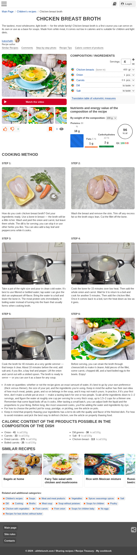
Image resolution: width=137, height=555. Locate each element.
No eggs (105, 509)
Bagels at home (14, 478)
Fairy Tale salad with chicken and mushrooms (61, 480)
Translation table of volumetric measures (94, 98)
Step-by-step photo (46, 47)
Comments (27, 47)
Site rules (9, 534)
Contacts (9, 540)
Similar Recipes (10, 47)
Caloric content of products (89, 47)
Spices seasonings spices (101, 498)
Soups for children (95, 503)
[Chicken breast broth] (14, 115)
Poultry (113, 503)
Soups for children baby (83, 509)
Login (128, 4)
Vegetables (77, 498)
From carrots (42, 509)
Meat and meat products (53, 498)
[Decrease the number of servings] (133, 64)
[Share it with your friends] (133, 529)
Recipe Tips (65, 47)
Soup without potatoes (69, 503)
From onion (59, 509)
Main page (10, 527)
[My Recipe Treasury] (115, 4)
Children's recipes (14, 498)
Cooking (19, 503)
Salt (122, 498)
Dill (7, 503)
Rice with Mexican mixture (103, 478)
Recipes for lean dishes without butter (24, 514)
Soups (32, 498)
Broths (32, 503)
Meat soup (47, 503)
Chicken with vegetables (17, 509)
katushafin (7, 41)
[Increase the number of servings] (133, 59)
